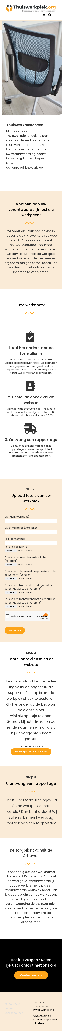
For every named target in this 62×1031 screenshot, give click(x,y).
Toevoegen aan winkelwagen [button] (31, 751)
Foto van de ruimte (16, 547)
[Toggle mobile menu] (55, 15)
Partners (40, 1023)
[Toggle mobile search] (49, 15)
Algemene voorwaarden (41, 1004)
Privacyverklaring (43, 1010)
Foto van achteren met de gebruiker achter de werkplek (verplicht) (31, 573)
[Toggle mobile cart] (43, 15)
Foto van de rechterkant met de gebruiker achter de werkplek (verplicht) (30, 600)
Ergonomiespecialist (45, 1019)
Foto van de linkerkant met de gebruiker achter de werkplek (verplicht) (28, 586)
